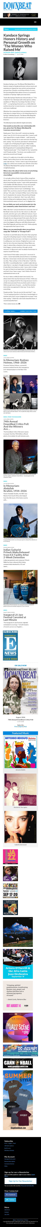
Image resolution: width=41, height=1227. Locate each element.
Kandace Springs (20, 52)
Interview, (7, 52)
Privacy (26, 1220)
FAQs (5, 1166)
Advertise (7, 1209)
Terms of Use (20, 1220)
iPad (25, 726)
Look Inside (20, 721)
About (14, 1220)
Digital (21, 726)
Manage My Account (9, 1159)
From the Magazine (14, 417)
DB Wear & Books (9, 1150)
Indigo (5, 163)
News (5, 355)
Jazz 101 (6, 1214)
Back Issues (7, 1148)
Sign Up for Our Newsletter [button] (20, 1181)
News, (13, 52)
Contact (6, 1212)
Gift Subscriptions (9, 1145)
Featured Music (20, 733)
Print (16, 726)
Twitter (11, 1200)
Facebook (11, 1195)
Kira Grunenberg (9, 54)
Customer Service (9, 1164)
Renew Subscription (9, 1161)
